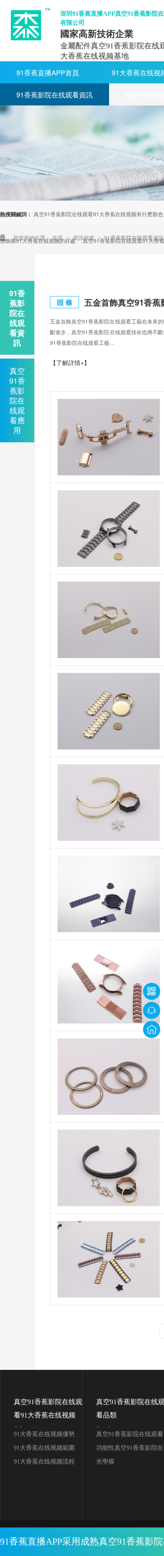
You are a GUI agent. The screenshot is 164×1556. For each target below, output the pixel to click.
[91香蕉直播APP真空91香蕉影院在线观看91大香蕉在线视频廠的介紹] (109, 985)
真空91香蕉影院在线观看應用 (17, 400)
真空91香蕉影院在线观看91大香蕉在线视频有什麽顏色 (98, 214)
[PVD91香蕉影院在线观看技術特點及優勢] (109, 1076)
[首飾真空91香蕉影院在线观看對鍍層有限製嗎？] (109, 1168)
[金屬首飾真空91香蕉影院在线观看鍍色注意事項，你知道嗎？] (109, 802)
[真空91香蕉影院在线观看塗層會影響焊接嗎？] (109, 620)
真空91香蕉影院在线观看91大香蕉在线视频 (48, 1415)
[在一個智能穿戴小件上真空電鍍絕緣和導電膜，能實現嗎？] (109, 437)
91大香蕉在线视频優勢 (44, 1434)
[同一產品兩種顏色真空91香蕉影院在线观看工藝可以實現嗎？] (109, 1259)
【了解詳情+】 (70, 362)
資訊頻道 (84, 237)
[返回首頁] (151, 1029)
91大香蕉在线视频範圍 (44, 1447)
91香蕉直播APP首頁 (47, 72)
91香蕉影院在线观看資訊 (54, 94)
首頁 (58, 237)
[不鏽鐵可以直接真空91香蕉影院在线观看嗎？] (109, 894)
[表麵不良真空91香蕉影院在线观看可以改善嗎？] (109, 528)
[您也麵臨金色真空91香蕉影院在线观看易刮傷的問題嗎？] (109, 711)
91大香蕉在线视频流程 (44, 1461)
